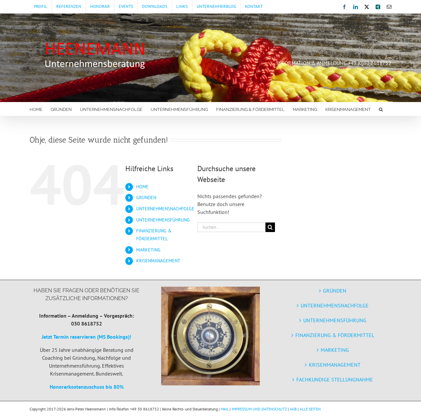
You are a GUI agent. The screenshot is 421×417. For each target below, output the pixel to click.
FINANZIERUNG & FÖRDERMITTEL (334, 335)
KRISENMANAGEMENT (158, 261)
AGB (293, 408)
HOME (142, 187)
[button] (381, 109)
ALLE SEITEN (310, 408)
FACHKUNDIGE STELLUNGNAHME (334, 379)
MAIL (225, 408)
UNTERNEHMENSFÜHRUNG (163, 220)
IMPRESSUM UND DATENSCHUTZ (259, 408)
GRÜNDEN (146, 197)
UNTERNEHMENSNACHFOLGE (165, 209)
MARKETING (148, 250)
